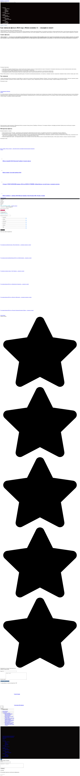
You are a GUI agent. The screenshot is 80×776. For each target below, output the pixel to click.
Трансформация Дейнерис (5, 91)
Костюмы (4, 223)
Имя (1, 671)
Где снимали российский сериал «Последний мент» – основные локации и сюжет (15, 244)
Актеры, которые (8, 19)
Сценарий (4, 217)
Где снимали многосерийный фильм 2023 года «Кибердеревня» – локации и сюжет (16, 257)
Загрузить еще (3, 197)
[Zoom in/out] (4, 774)
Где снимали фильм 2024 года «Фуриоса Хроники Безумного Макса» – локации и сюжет (17, 310)
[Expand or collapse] (0, 709)
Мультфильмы (5, 15)
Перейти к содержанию (4, 0)
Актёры (4, 219)
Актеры (4, 17)
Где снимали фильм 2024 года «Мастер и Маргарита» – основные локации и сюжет (16, 297)
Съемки (6, 21)
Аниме (4, 14)
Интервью (7, 22)
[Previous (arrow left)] (0, 775)
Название (6, 10)
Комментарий (3, 679)
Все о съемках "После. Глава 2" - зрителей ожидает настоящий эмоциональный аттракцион (17, 148)
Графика (4, 225)
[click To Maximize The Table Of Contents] (1, 707)
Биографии (7, 18)
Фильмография (5, 23)
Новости (4, 20)
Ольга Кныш (2, 315)
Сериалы (4, 12)
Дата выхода (7, 8)
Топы (6, 9)
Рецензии (6, 11)
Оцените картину (14, 205)
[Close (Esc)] (0, 774)
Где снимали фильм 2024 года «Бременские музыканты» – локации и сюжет (14, 284)
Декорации (4, 221)
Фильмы (4, 7)
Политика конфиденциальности (9, 736)
